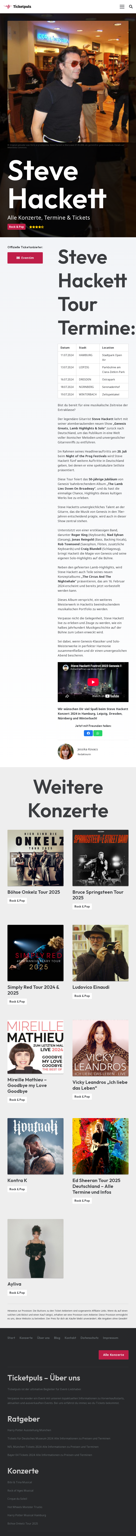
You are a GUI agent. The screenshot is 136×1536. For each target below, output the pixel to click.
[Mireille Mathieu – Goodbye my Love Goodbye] (35, 1022)
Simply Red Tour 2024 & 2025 (33, 990)
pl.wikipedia (43, 145)
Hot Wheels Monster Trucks (24, 1507)
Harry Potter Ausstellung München (29, 1430)
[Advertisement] (25, 281)
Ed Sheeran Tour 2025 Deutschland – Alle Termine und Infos (96, 1186)
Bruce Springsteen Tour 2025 (98, 895)
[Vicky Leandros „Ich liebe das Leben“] (100, 1022)
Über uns (43, 1338)
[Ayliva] (35, 1221)
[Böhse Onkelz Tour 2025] (35, 832)
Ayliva (14, 1284)
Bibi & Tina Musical (19, 1482)
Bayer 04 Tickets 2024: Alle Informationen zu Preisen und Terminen (49, 1455)
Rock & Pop (16, 227)
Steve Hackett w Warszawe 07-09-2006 (67, 145)
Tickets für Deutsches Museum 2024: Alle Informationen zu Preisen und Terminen (58, 1438)
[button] (122, 6)
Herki (32, 145)
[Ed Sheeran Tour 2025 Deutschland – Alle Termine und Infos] (100, 1120)
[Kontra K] (35, 1120)
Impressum (110, 1338)
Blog (57, 1338)
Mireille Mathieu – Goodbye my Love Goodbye (27, 1085)
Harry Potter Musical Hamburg (26, 1515)
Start (11, 1338)
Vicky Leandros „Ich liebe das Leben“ (100, 1085)
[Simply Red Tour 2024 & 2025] (35, 927)
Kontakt (70, 1338)
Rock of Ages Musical (20, 1490)
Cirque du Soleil (17, 1499)
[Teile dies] (88, 733)
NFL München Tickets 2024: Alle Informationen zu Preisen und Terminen (53, 1447)
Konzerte (26, 1338)
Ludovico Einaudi (90, 987)
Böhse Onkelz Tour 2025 (33, 892)
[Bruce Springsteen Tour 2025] (100, 832)
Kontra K (17, 1180)
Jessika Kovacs (88, 749)
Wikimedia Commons (17, 147)
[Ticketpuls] (17, 7)
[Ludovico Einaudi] (100, 927)
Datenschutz (90, 1338)
